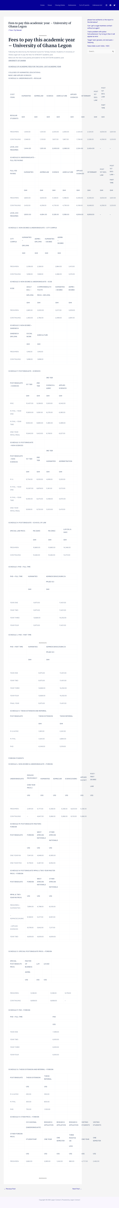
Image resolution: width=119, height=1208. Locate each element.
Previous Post (10, 1189)
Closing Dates (60, 5)
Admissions (72, 5)
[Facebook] (110, 5)
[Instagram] (106, 5)
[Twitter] (114, 5)
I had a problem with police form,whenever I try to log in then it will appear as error (101, 34)
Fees (11, 30)
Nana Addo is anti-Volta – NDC (98, 46)
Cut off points (84, 5)
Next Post (77, 1189)
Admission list (97, 5)
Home (42, 5)
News (50, 5)
